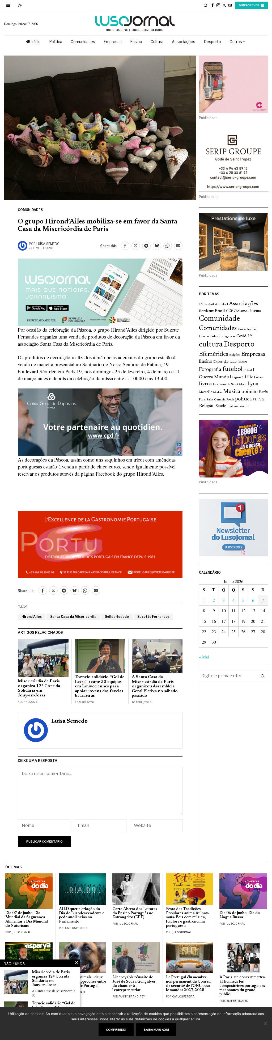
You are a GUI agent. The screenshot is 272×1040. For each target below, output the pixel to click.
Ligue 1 (238, 377)
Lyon (253, 384)
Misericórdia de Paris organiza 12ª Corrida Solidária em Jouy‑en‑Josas (39, 688)
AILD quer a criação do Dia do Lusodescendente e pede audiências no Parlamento (81, 915)
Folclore (242, 362)
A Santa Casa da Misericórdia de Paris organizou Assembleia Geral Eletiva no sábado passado (155, 686)
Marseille (205, 392)
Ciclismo (240, 311)
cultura (211, 345)
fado (233, 362)
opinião (249, 392)
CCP (229, 311)
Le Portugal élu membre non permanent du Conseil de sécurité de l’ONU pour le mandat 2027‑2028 (188, 983)
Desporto (239, 345)
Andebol (221, 304)
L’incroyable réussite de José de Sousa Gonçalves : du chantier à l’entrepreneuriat (135, 983)
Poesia (230, 399)
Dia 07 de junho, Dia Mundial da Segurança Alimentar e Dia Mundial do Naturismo (26, 919)
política (243, 399)
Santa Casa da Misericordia (73, 617)
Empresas (253, 354)
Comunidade (219, 319)
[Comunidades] (100, 421)
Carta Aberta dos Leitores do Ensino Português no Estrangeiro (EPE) (134, 913)
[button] (262, 676)
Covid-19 (244, 336)
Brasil (220, 311)
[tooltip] (212, 5)
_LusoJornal (21, 932)
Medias (217, 392)
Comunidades (30, 210)
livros (205, 384)
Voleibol (244, 406)
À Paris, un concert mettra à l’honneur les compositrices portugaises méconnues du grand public (242, 985)
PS (254, 399)
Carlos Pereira (76, 927)
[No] (265, 1023)
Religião (207, 406)
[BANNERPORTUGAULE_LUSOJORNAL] (100, 543)
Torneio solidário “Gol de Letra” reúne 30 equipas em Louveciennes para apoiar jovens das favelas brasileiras (99, 686)
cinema (254, 311)
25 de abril (206, 304)
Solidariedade (117, 617)
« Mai (204, 656)
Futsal (248, 370)
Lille (249, 377)
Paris (263, 392)
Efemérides (213, 354)
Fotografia (210, 369)
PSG (260, 399)
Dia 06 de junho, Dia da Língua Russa (239, 915)
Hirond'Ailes (32, 617)
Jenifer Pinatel (237, 1000)
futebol (232, 369)
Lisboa (259, 377)
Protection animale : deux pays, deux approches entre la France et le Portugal (82, 981)
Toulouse (233, 406)
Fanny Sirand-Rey (131, 996)
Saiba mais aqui (156, 1029)
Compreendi (116, 1029)
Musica (231, 391)
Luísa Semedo (48, 244)
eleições (234, 355)
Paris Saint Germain (212, 399)
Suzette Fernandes (153, 617)
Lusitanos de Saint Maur (229, 384)
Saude (221, 406)
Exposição (220, 361)
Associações (243, 304)
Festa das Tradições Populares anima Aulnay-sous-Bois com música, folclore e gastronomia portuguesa (188, 917)
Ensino (205, 361)
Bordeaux (206, 311)
